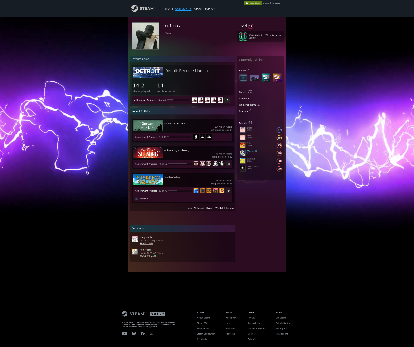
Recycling (230, 333)
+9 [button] (226, 100)
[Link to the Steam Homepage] (142, 11)
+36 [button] (228, 164)
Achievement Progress (144, 100)
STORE (168, 8)
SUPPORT (211, 8)
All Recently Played (203, 208)
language (276, 3)
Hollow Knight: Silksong (176, 150)
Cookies (252, 333)
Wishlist (219, 208)
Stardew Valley (172, 177)
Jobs (228, 323)
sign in (266, 3)
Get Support (282, 328)
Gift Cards (202, 339)
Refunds (252, 339)
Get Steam (281, 317)
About (198, 8)
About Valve (232, 317)
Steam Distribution (206, 333)
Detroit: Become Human (186, 70)
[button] (260, 25)
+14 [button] (228, 190)
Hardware (230, 328)
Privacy (251, 317)
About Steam (203, 317)
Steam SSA (202, 323)
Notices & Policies (256, 328)
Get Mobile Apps (284, 323)
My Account (282, 333)
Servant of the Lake (174, 123)
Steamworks (203, 328)
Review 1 (143, 198)
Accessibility (254, 323)
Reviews (230, 208)
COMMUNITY (183, 8)
